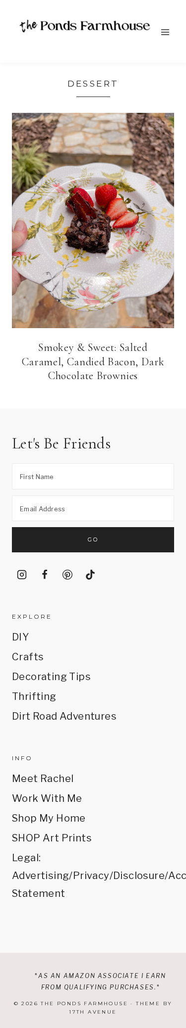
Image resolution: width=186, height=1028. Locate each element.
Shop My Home (49, 818)
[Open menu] (165, 32)
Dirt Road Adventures (64, 716)
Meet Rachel (42, 778)
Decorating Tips (51, 677)
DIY (20, 637)
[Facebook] (45, 575)
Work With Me (47, 798)
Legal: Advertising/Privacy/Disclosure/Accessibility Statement (93, 875)
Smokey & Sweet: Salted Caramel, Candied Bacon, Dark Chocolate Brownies (93, 361)
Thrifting (34, 696)
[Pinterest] (67, 575)
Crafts (28, 657)
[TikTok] (90, 575)
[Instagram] (22, 575)
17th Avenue (93, 1012)
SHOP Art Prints (52, 838)
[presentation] (93, 220)
